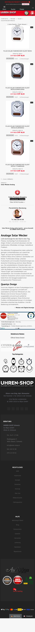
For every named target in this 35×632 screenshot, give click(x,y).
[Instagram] (17, 408)
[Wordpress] (8, 408)
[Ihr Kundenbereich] (27, 8)
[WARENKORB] (22, 7)
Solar (19, 19)
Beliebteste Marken (17, 334)
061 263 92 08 (19, 219)
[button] (13, 7)
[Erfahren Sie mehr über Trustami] (2, 328)
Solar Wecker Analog (8, 184)
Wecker (12, 19)
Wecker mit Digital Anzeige (25, 307)
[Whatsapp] (21, 408)
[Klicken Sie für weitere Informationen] (17, 320)
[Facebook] (13, 408)
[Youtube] (26, 408)
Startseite (4, 19)
